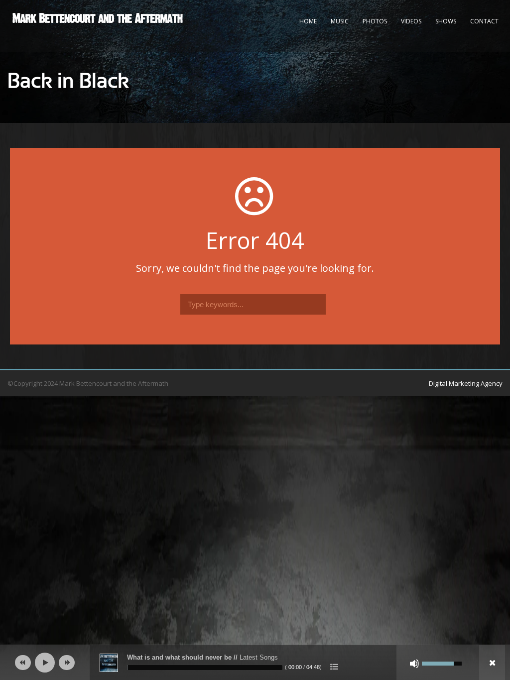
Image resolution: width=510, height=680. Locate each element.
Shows (445, 21)
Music (340, 21)
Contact (484, 21)
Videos (411, 21)
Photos (375, 21)
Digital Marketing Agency (466, 383)
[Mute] (414, 664)
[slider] (204, 667)
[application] (255, 662)
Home (308, 21)
